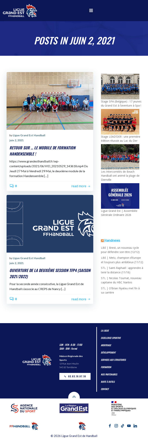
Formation (106, 367)
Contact (105, 389)
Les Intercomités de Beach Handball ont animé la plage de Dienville (120, 175)
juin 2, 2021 (16, 140)
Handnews (112, 240)
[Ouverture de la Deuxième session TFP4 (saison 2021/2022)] (50, 223)
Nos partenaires (109, 374)
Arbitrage (106, 345)
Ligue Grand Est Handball (29, 135)
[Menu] (91, 10)
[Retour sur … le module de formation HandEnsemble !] (50, 100)
